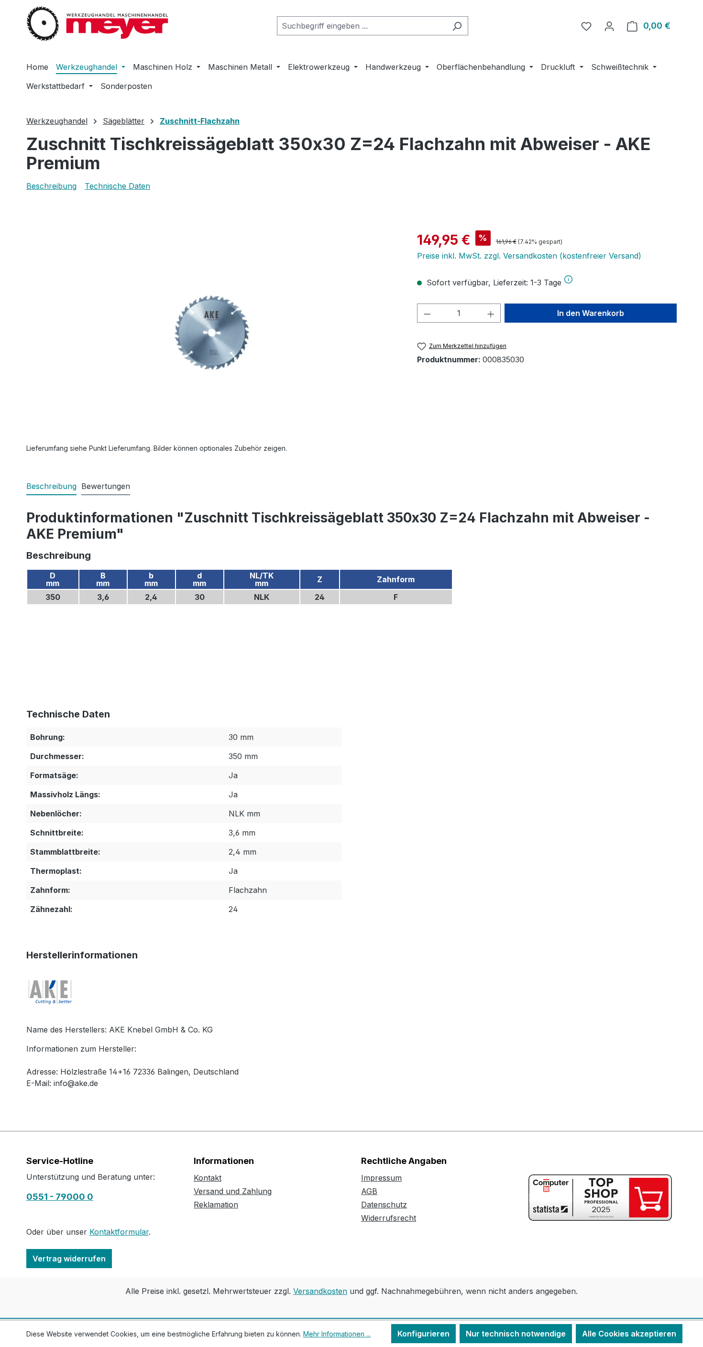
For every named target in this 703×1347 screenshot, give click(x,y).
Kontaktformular (119, 1232)
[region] (212, 332)
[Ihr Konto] (609, 25)
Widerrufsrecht (388, 1218)
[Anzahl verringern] (427, 313)
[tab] (51, 486)
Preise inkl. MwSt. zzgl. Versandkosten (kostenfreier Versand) (529, 256)
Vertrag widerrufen (69, 1258)
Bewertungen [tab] (105, 486)
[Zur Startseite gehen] (98, 24)
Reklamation (216, 1204)
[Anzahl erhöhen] (491, 313)
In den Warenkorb (590, 313)
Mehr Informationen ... (337, 1334)
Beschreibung (51, 186)
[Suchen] (457, 25)
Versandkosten (320, 1291)
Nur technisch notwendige (516, 1333)
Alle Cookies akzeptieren (629, 1333)
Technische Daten (117, 186)
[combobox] (361, 25)
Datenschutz (384, 1204)
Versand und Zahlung (233, 1191)
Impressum (381, 1178)
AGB (369, 1191)
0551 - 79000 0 (59, 1197)
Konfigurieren (423, 1333)
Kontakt (207, 1178)
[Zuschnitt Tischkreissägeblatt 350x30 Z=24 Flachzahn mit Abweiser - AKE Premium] (212, 333)
